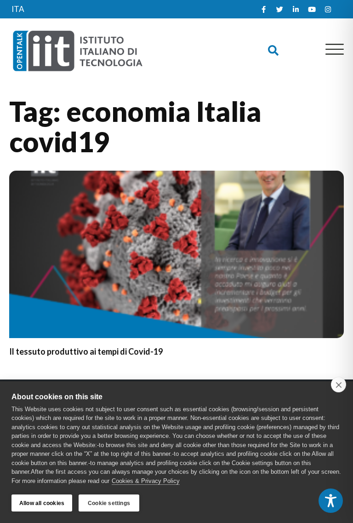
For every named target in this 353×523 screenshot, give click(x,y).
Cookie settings (109, 503)
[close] (338, 384)
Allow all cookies (41, 503)
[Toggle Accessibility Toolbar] (331, 501)
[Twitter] (280, 9)
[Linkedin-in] (296, 9)
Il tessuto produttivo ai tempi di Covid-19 (86, 351)
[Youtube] (312, 9)
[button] (273, 50)
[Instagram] (328, 9)
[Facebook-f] (264, 9)
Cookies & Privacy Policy (146, 480)
